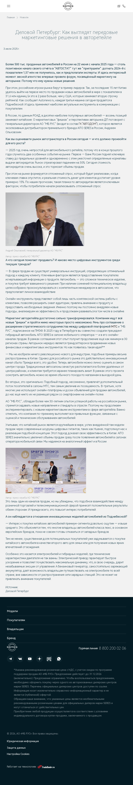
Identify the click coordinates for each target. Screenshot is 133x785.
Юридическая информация (23, 741)
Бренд (11, 638)
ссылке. (103, 686)
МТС (114, 326)
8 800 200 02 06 (123, 6)
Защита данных (16, 747)
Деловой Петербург (17, 591)
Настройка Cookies (18, 754)
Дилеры (118, 6)
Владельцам (15, 629)
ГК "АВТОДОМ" (88, 123)
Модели (12, 611)
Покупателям (16, 620)
